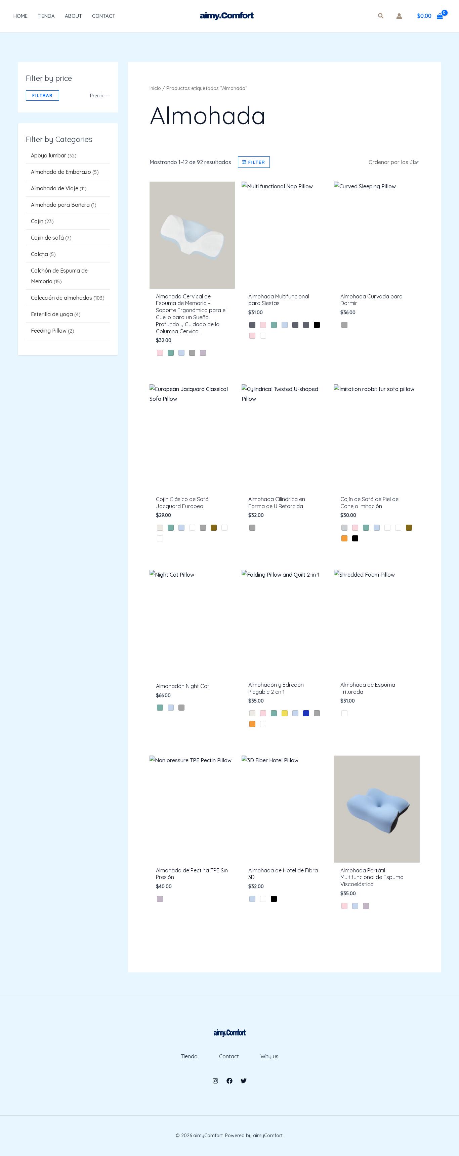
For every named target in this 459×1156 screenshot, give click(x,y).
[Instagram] (215, 1081)
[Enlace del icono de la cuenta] (399, 16)
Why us (269, 1056)
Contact (103, 16)
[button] (381, 16)
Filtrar (42, 95)
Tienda (46, 16)
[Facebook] (229, 1081)
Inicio (155, 88)
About (73, 16)
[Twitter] (244, 1081)
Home (20, 16)
